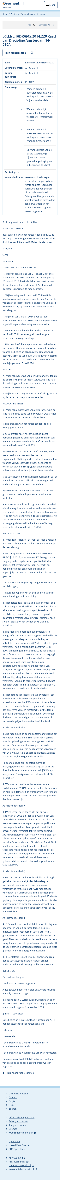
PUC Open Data (17, 1149)
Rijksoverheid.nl (17, 1161)
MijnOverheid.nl (17, 1157)
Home (5, 14)
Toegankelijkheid (18, 1125)
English (12, 1101)
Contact (13, 1097)
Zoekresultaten (27, 14)
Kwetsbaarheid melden (21, 1132)
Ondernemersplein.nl (20, 1165)
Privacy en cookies (18, 1121)
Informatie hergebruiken (21, 1117)
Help (11, 1104)
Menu (52, 4)
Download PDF (45, 25)
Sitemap (13, 1128)
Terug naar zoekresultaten (20, 1072)
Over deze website (18, 1093)
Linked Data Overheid (20, 1145)
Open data (14, 1141)
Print (29, 25)
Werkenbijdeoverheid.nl (21, 1169)
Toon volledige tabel (16, 52)
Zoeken (14, 14)
